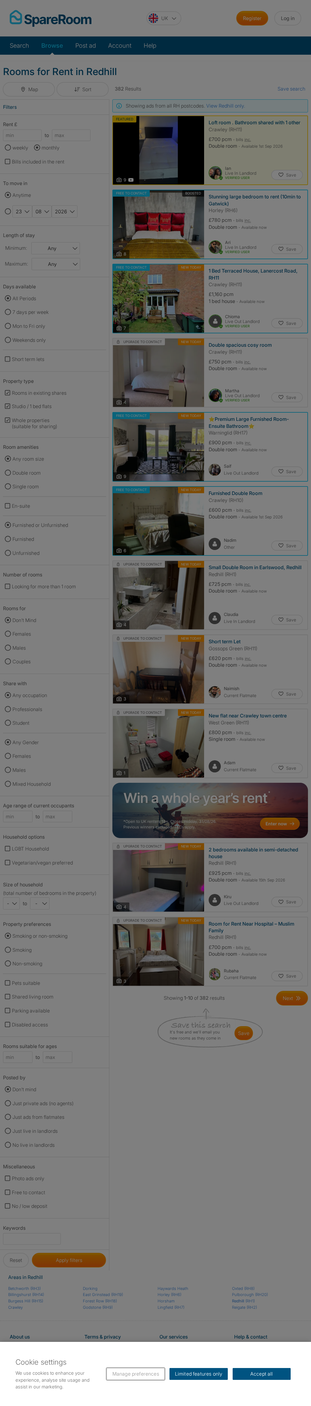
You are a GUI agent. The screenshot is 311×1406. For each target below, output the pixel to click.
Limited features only (198, 1374)
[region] (155, 1374)
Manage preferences (135, 1374)
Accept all (261, 1374)
